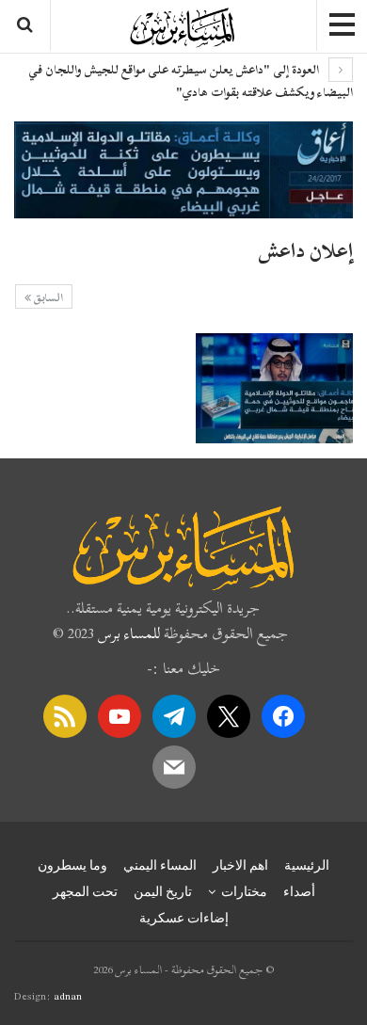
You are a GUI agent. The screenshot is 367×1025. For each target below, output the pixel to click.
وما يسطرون (72, 865)
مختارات (244, 891)
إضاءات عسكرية (184, 917)
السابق (47, 297)
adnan (68, 996)
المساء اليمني (160, 865)
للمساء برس (129, 633)
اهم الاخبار (240, 865)
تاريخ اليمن (163, 891)
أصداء (299, 891)
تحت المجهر (85, 891)
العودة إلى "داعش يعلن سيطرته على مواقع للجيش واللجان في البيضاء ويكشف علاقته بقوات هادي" (190, 80)
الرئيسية (306, 865)
